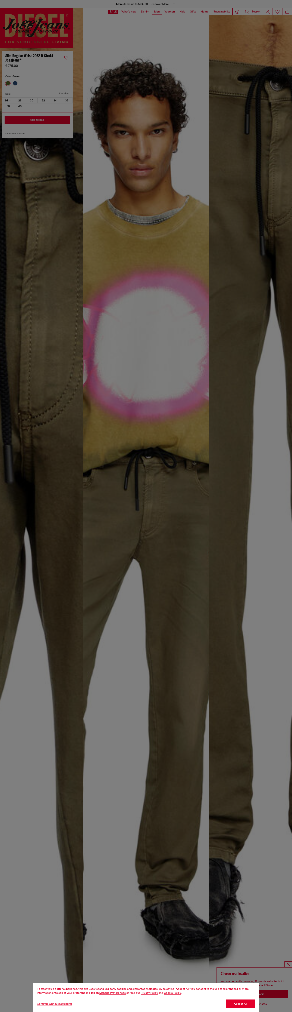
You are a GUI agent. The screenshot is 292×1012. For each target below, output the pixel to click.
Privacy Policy (149, 992)
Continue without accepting (54, 1003)
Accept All (240, 1003)
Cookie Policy (172, 992)
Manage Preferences (112, 992)
